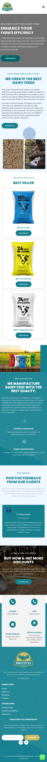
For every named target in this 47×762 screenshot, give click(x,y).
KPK (34, 611)
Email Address (13, 634)
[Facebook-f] (21, 742)
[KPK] (34, 602)
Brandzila (24, 758)
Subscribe (32, 737)
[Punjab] (12, 602)
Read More (10, 58)
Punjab (12, 611)
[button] (43, 7)
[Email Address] (12, 624)
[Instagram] (26, 742)
